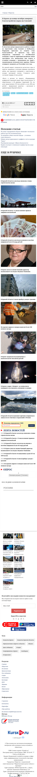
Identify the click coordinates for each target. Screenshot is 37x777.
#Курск (13, 93)
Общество (11, 13)
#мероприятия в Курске (10, 651)
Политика (5, 668)
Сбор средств (6, 709)
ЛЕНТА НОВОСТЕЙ (14, 430)
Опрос (7, 469)
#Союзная (6, 95)
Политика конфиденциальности (12, 711)
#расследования (8, 647)
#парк (31, 93)
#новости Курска (8, 640)
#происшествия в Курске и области (14, 644)
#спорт (18, 647)
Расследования (6, 673)
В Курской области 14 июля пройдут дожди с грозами (18, 299)
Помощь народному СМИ (13, 423)
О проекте (5, 701)
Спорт (4, 675)
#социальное (7, 655)
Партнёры (5, 706)
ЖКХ (3, 682)
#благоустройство (22, 93)
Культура (5, 680)
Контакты (5, 703)
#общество (6, 93)
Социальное (5, 691)
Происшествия (6, 671)
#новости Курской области (25, 640)
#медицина (24, 651)
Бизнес (4, 686)
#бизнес (30, 644)
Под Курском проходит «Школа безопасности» (14, 143)
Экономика (5, 677)
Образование (5, 689)
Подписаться (18, 611)
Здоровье (4, 684)
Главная (5, 13)
